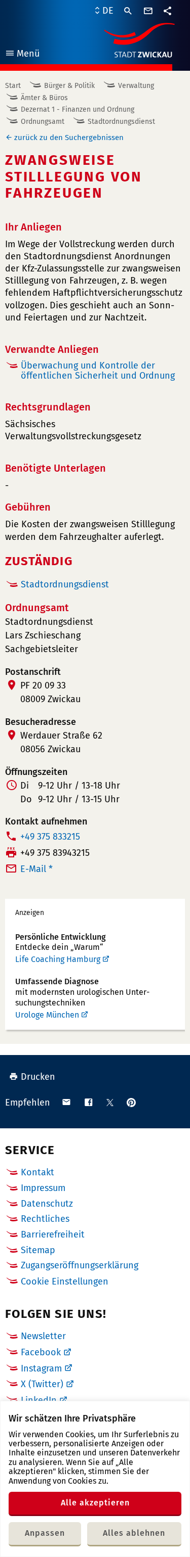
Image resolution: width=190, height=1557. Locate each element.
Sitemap (38, 1250)
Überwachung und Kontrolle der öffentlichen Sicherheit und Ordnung (98, 371)
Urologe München (47, 1015)
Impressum (43, 1188)
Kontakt (37, 1172)
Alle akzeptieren (95, 1502)
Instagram (41, 1368)
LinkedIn (39, 1400)
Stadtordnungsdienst (121, 121)
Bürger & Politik (69, 85)
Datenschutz (47, 1203)
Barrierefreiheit (53, 1234)
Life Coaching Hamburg (57, 959)
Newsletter (43, 1336)
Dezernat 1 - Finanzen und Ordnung (77, 109)
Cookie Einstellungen (64, 1281)
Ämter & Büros (44, 98)
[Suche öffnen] (128, 11)
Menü (22, 55)
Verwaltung (136, 85)
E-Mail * (36, 869)
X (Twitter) (42, 1384)
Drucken (38, 1076)
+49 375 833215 (50, 836)
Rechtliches (45, 1218)
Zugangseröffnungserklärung (79, 1265)
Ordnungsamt (42, 121)
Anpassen (45, 1533)
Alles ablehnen (134, 1533)
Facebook (41, 1352)
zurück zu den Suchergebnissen (69, 137)
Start (13, 85)
